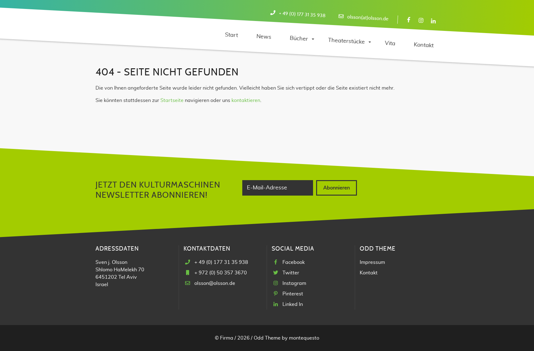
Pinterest (292, 293)
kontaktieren (245, 100)
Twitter (290, 272)
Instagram (294, 283)
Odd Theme (267, 338)
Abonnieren (336, 187)
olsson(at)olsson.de (367, 18)
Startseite (172, 100)
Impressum (372, 262)
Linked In (292, 304)
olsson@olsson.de (214, 283)
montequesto (304, 338)
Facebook (293, 262)
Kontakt (369, 272)
